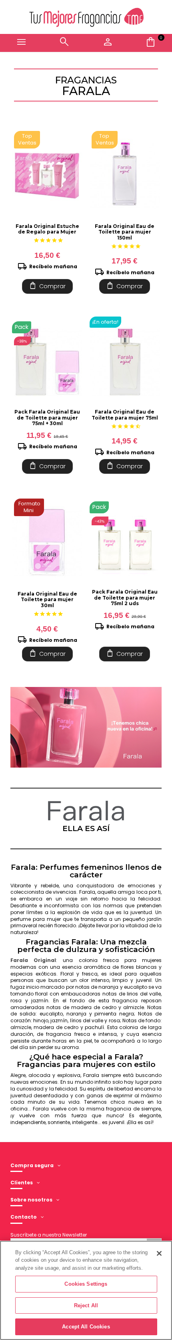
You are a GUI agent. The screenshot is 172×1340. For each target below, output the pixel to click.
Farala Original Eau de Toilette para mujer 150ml (124, 232)
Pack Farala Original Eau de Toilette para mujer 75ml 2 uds (125, 597)
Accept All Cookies (86, 1327)
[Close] (159, 1253)
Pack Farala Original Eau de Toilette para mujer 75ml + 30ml (47, 417)
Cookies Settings (85, 1284)
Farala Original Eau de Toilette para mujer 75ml (125, 414)
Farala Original (33, 960)
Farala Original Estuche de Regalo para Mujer (47, 229)
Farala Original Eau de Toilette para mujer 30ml (47, 599)
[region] (86, 1290)
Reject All (86, 1305)
